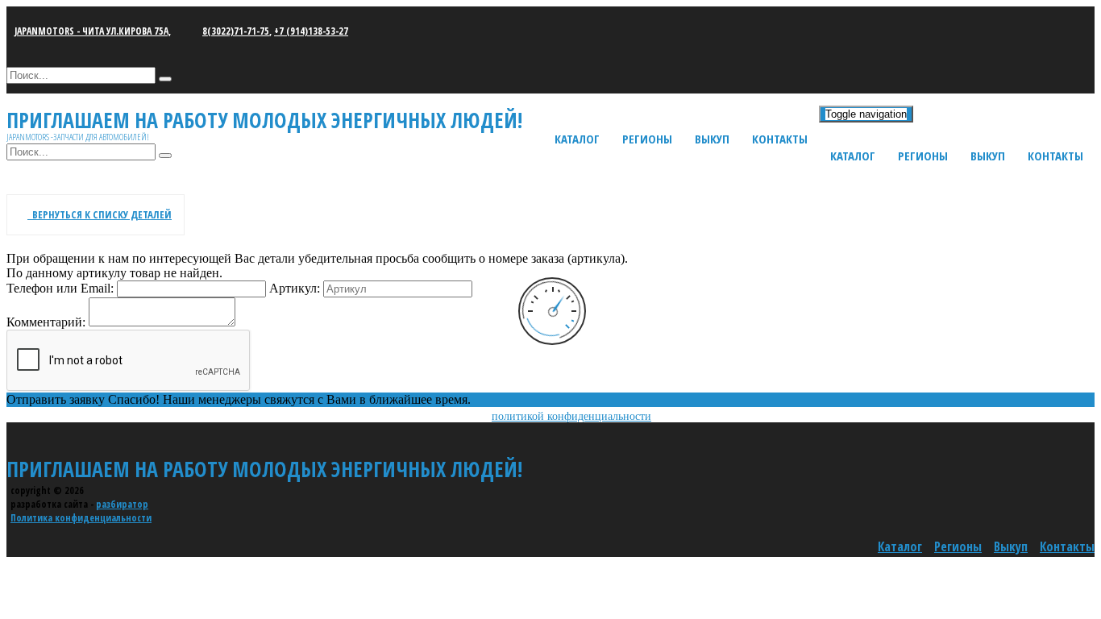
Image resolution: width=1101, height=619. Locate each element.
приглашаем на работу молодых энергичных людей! (264, 469)
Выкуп (987, 155)
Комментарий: (45, 322)
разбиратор (122, 504)
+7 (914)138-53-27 (311, 31)
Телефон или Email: (60, 288)
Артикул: (294, 288)
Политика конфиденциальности (81, 518)
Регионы (923, 155)
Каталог (852, 155)
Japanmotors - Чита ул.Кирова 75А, (93, 31)
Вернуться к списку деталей (99, 214)
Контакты (1055, 155)
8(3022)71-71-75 (235, 31)
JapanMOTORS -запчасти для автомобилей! (77, 137)
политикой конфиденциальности (571, 416)
